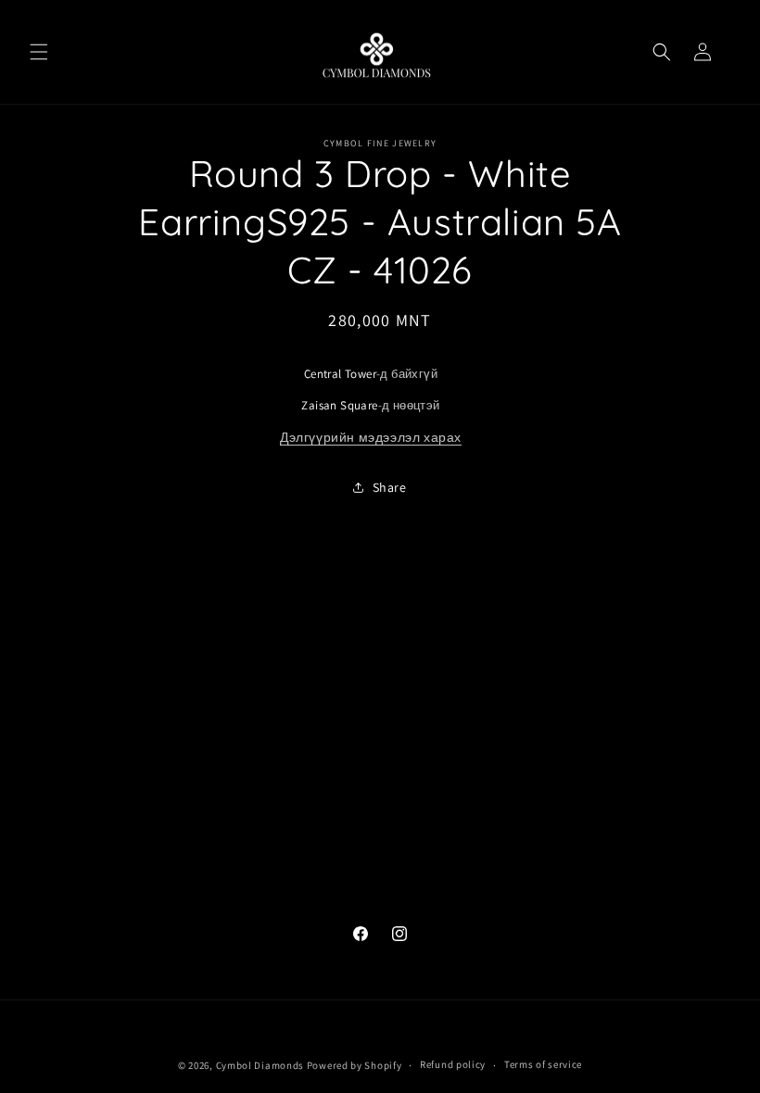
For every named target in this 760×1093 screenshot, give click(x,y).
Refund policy (453, 1064)
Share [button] (390, 487)
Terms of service (543, 1064)
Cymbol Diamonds (260, 1065)
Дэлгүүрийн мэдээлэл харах (371, 437)
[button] (39, 51)
